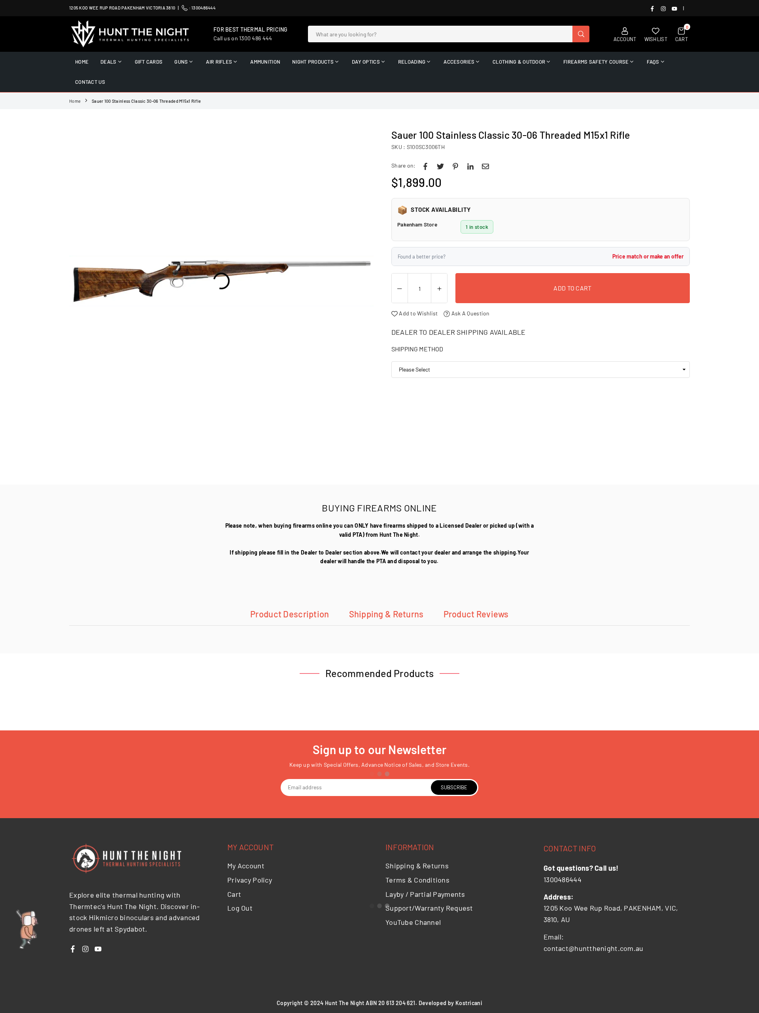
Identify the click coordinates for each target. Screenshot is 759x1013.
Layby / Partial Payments (425, 894)
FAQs (653, 61)
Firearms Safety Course (596, 61)
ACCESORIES (459, 61)
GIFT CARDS (149, 61)
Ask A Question (469, 313)
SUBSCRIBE (454, 787)
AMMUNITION (265, 61)
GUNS (181, 61)
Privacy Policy (249, 879)
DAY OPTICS (366, 61)
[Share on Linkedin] (470, 165)
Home (75, 101)
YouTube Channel (413, 922)
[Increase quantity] (439, 289)
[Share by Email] (485, 165)
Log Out (240, 908)
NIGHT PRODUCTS (313, 61)
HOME (82, 61)
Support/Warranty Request (429, 908)
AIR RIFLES (219, 61)
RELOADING (412, 61)
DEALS (108, 61)
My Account (245, 865)
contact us (90, 82)
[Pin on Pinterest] (455, 165)
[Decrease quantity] (400, 289)
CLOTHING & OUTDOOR (519, 61)
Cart (234, 894)
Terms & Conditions (417, 879)
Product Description (289, 614)
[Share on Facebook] (425, 165)
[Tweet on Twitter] (440, 165)
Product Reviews (476, 614)
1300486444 (203, 7)
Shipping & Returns (386, 614)
